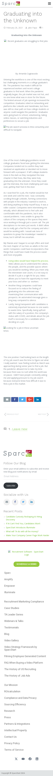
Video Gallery (11, 640)
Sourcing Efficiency (15, 704)
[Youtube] (23, 759)
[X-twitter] (16, 759)
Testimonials (11, 627)
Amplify (8, 579)
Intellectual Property (15, 730)
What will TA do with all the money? (22, 531)
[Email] (7, 502)
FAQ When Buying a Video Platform (23, 662)
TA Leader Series (13, 614)
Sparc (7, 572)
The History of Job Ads (17, 675)
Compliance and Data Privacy (20, 697)
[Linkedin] (37, 759)
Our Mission (11, 684)
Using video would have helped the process (28, 260)
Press (7, 717)
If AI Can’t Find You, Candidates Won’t (23, 523)
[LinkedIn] (31, 502)
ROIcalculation (12, 691)
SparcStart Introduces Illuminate (20, 527)
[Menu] (49, 3)
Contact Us (10, 736)
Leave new (19, 429)
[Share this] (14, 399)
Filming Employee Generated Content (25, 656)
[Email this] (7, 399)
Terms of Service (14, 749)
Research (9, 710)
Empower (9, 585)
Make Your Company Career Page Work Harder (27, 535)
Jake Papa (32, 27)
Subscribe (11, 485)
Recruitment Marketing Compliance (24, 601)
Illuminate (9, 592)
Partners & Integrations (17, 723)
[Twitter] (23, 502)
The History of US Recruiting (20, 669)
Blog (6, 633)
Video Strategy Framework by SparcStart (20, 648)
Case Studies (11, 608)
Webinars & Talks (13, 621)
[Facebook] (15, 502)
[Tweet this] (22, 399)
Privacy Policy (12, 743)
